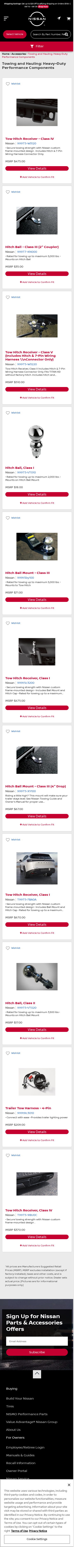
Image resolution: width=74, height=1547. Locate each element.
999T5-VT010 (26, 472)
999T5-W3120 (26, 143)
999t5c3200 (25, 683)
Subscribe (37, 1352)
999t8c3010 (25, 1113)
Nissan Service (17, 1479)
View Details (37, 168)
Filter (40, 46)
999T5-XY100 (26, 791)
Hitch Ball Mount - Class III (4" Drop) (35, 786)
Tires (10, 1406)
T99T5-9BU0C (27, 1215)
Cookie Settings (37, 1539)
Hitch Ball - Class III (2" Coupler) (32, 247)
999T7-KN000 (27, 252)
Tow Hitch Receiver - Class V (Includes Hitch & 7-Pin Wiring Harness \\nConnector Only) (30, 356)
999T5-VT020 (26, 1007)
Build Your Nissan (20, 1398)
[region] (37, 1513)
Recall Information (20, 1463)
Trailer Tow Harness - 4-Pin (28, 1108)
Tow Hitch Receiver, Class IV (28, 1210)
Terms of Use (19, 1531)
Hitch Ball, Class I (19, 468)
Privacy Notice (38, 1531)
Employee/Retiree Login (25, 1447)
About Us (13, 1430)
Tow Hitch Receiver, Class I (27, 678)
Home (5, 54)
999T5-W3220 (27, 364)
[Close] (69, 1484)
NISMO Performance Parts (26, 1414)
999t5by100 (25, 577)
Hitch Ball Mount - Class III (27, 573)
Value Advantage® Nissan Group (31, 1422)
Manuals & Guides (20, 1455)
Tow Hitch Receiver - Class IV (29, 139)
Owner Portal (16, 1471)
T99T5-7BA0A (26, 899)
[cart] (69, 19)
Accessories (19, 54)
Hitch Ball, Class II (20, 1003)
